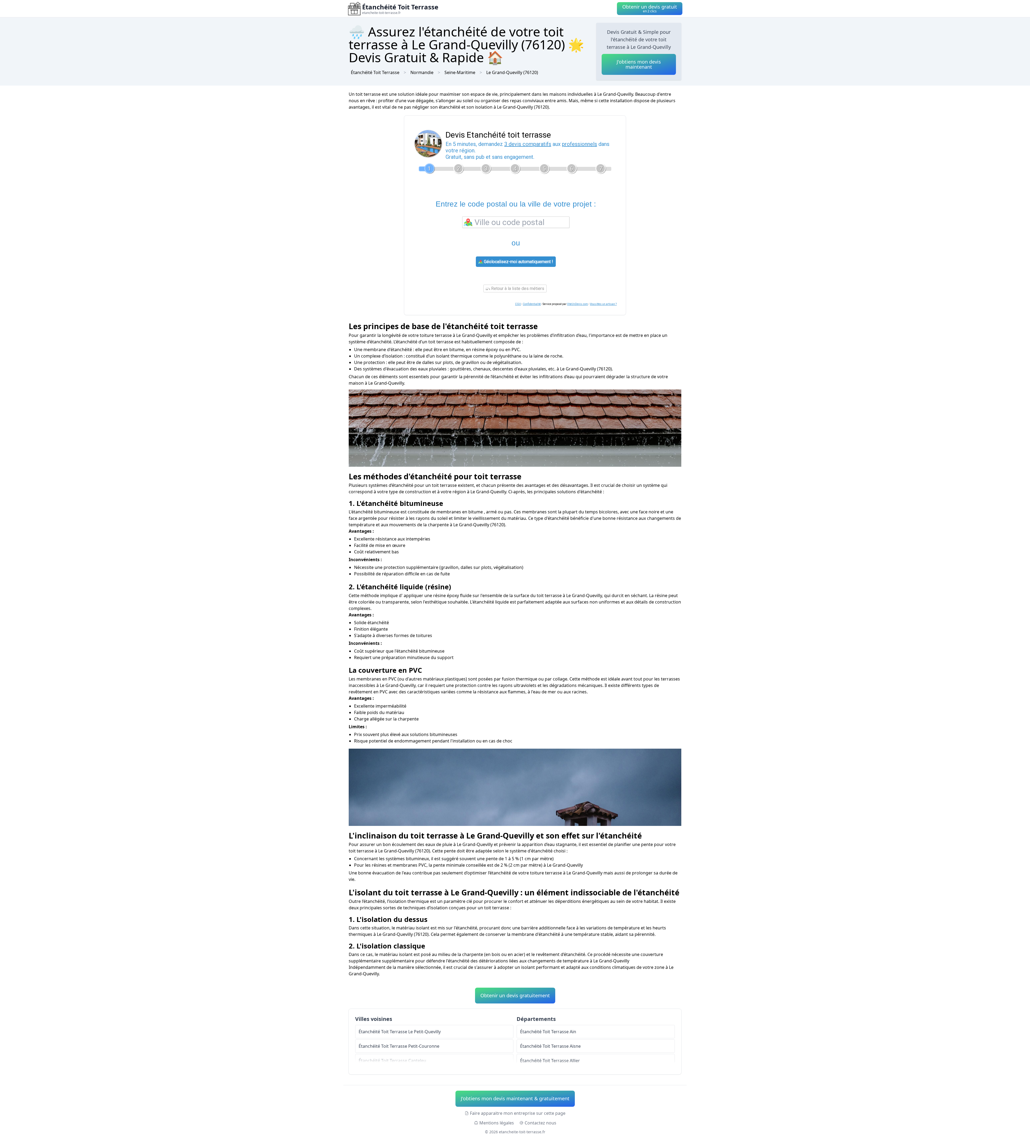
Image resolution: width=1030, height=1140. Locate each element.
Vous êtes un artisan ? (603, 304)
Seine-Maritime (459, 72)
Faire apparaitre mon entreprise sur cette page (517, 1113)
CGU (518, 304)
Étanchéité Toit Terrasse (375, 72)
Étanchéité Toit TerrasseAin (548, 1032)
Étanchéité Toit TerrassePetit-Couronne (399, 1046)
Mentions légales (496, 1123)
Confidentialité (532, 304)
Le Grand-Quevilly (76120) (512, 72)
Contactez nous (540, 1123)
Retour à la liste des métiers (517, 288)
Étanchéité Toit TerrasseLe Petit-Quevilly (400, 1032)
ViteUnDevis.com (577, 304)
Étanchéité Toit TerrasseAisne (550, 1046)
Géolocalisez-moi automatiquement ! (518, 261)
